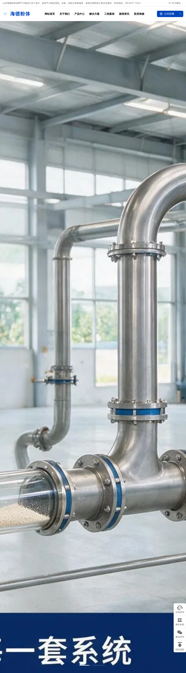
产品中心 (79, 13)
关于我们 (65, 13)
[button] (85, 665)
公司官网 (169, 13)
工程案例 (109, 13)
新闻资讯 (124, 13)
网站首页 (50, 13)
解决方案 (94, 13)
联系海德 (139, 13)
